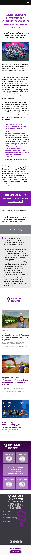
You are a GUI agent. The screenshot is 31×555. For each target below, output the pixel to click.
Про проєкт (8, 511)
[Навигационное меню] (28, 2)
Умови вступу (9, 514)
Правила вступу (10, 518)
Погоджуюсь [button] (16, 552)
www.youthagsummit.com (21, 212)
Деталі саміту (15, 229)
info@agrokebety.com (15, 473)
